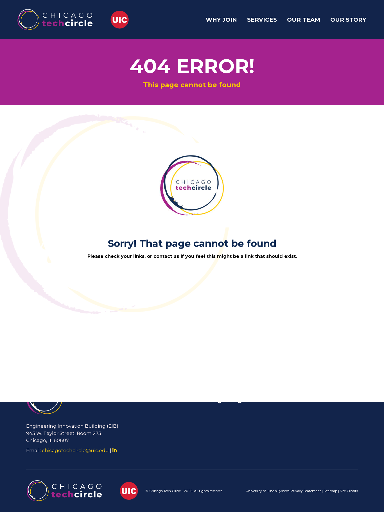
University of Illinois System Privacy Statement (283, 491)
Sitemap (330, 491)
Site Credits (349, 491)
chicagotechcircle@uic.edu (75, 450)
